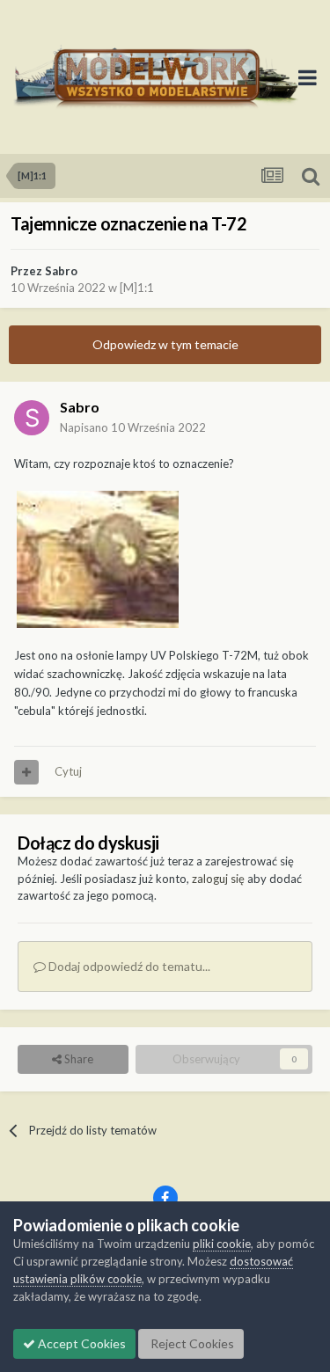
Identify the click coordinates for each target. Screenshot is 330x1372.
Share (77, 1059)
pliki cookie (222, 1244)
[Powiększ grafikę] (98, 558)
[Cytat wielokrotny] (26, 772)
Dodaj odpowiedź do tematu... (128, 966)
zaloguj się (218, 879)
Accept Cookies (80, 1343)
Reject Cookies (191, 1343)
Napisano (133, 427)
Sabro (61, 271)
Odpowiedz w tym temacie (165, 344)
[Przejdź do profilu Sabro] (31, 417)
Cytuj (68, 771)
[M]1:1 (137, 288)
